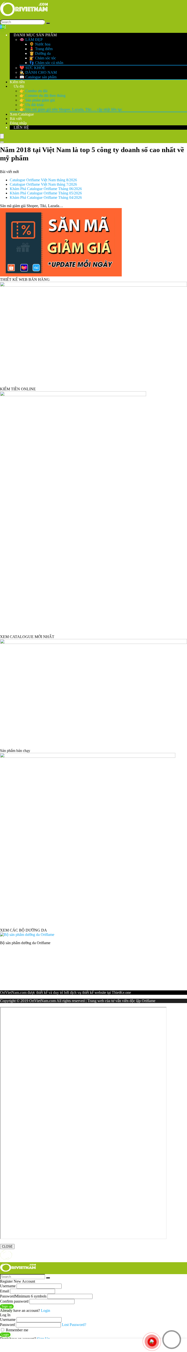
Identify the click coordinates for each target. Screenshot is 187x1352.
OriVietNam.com (13, 992)
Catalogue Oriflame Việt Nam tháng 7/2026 (43, 184)
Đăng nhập (18, 123)
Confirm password (14, 1301)
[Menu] (2, 136)
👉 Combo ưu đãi (33, 91)
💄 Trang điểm (41, 49)
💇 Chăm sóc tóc (42, 58)
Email (4, 1291)
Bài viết (16, 119)
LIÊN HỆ (21, 127)
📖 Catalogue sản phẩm (37, 77)
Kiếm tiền (17, 82)
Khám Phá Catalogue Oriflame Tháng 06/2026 (46, 189)
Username (8, 1286)
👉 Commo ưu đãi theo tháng (42, 95)
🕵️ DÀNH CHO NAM (38, 72)
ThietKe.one (121, 992)
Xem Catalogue (22, 114)
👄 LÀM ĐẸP (31, 39)
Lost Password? (74, 1325)
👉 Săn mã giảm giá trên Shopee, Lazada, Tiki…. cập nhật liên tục (70, 109)
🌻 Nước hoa (39, 44)
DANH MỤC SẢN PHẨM (35, 35)
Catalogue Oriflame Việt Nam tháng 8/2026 (43, 180)
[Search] (48, 23)
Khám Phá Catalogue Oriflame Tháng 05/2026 (46, 193)
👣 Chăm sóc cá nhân (46, 63)
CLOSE (7, 1246)
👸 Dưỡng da (40, 53)
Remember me (16, 1330)
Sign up (6, 1306)
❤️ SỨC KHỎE (32, 68)
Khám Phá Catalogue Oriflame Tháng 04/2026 (46, 197)
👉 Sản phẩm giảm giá (37, 100)
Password (23, 1296)
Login (5, 1334)
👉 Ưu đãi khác (31, 105)
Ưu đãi (18, 86)
